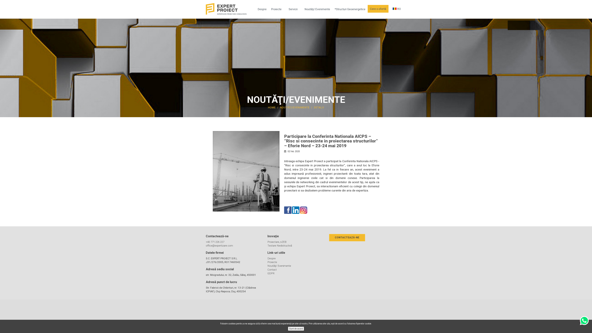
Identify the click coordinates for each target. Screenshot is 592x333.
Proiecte (276, 9)
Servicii (293, 9)
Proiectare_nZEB (276, 241)
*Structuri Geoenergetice (350, 9)
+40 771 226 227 (215, 241)
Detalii (319, 107)
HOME (272, 107)
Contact (272, 269)
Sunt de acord (296, 328)
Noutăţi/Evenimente (295, 107)
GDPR (270, 273)
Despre (262, 9)
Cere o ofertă (378, 8)
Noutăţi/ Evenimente (317, 9)
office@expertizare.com (219, 245)
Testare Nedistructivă (279, 245)
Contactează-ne (347, 237)
